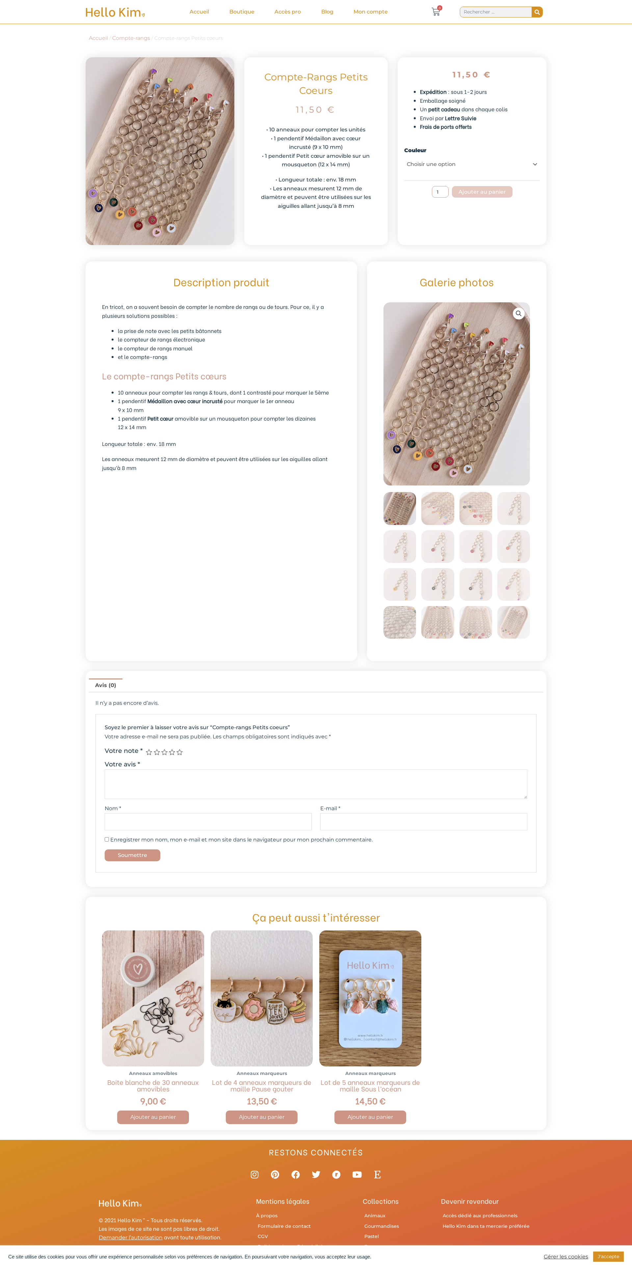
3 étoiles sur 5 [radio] (164, 752)
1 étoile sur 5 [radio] (149, 752)
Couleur (415, 150)
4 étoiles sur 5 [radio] (172, 752)
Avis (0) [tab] (105, 685)
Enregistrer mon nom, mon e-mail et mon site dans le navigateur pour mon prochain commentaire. (241, 840)
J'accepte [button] (608, 1256)
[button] (519, 313)
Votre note (124, 751)
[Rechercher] (537, 12)
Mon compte (371, 12)
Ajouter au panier (482, 192)
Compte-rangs (131, 38)
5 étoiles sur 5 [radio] (179, 752)
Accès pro (288, 12)
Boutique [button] (241, 12)
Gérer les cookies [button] (566, 1257)
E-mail (330, 808)
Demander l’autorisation (131, 1237)
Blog (327, 12)
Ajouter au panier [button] (153, 1117)
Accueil (199, 12)
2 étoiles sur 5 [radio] (157, 752)
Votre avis (122, 764)
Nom (113, 808)
